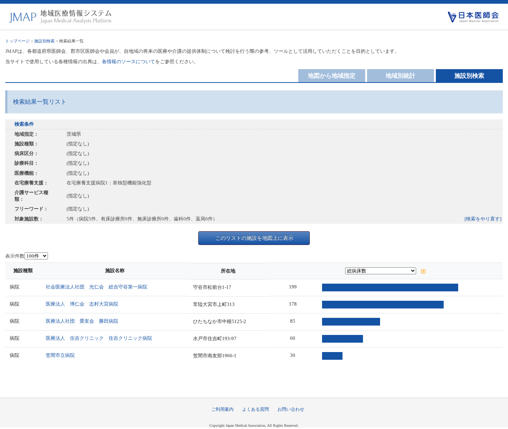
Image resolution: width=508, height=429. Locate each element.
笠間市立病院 (60, 355)
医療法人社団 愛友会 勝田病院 (82, 321)
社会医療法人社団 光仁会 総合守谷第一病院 (96, 287)
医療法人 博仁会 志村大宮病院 (82, 304)
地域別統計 (400, 75)
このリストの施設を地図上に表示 (254, 238)
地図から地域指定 (332, 75)
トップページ (17, 41)
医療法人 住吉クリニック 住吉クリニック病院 (99, 338)
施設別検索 (44, 41)
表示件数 (15, 256)
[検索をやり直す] (482, 219)
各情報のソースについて (128, 61)
